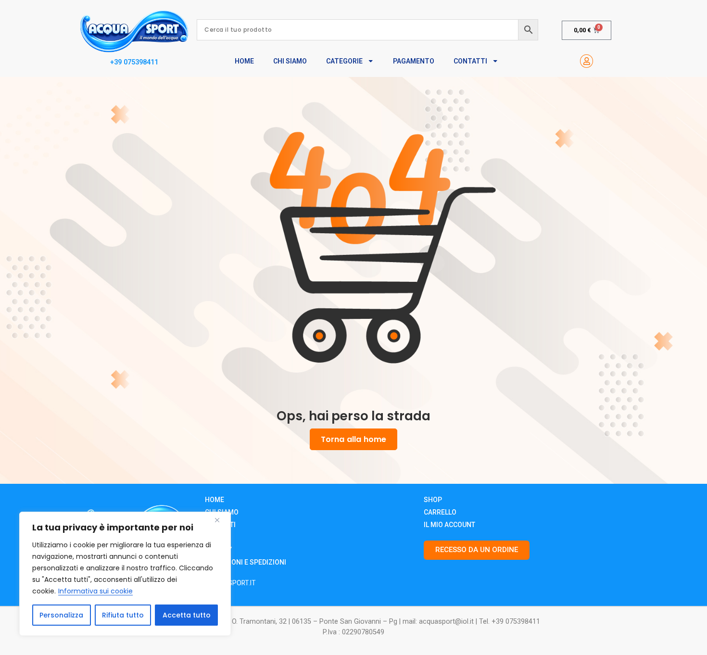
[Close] (221, 520)
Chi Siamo (290, 61)
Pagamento (413, 61)
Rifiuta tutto (123, 615)
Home (244, 61)
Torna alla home (353, 439)
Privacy (218, 550)
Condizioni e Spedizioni (245, 562)
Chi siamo (222, 512)
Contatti (470, 61)
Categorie (344, 61)
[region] (125, 574)
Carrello (440, 512)
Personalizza (61, 615)
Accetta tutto (187, 615)
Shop (433, 500)
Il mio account (449, 525)
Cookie (217, 537)
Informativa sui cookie (95, 591)
